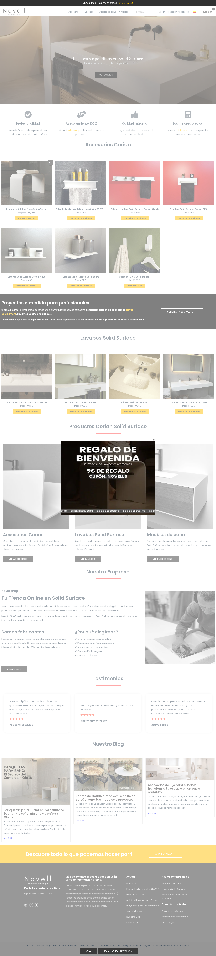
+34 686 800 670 (125, 3)
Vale (88, 950)
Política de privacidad (118, 950)
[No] (212, 948)
